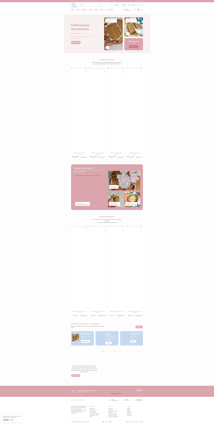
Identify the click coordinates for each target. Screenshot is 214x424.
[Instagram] (103, 421)
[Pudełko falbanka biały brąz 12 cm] (116, 267)
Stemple (78, 9)
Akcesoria (90, 9)
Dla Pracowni (102, 9)
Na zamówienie (110, 9)
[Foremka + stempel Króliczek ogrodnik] (97, 109)
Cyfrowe (128, 408)
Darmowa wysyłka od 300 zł (76, 1)
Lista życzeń (110, 409)
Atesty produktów (93, 409)
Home (112, 5)
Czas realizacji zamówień (95, 413)
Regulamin (137, 421)
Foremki (72, 9)
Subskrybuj (139, 390)
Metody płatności (93, 412)
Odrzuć (11, 419)
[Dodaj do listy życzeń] (86, 69)
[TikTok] (108, 421)
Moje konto (110, 408)
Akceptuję (6, 419)
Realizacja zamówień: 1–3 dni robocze (91, 1)
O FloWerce (124, 5)
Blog (129, 5)
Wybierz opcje (83, 157)
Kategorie (117, 5)
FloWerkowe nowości (112, 415)
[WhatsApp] (110, 421)
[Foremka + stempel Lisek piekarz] (134, 109)
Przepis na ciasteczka (112, 413)
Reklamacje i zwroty (94, 415)
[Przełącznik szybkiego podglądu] (86, 72)
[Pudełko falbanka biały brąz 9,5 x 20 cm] (134, 267)
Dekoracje (129, 415)
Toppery (96, 9)
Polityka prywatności (130, 421)
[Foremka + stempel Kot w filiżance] (79, 109)
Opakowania (83, 9)
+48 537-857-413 (140, 10)
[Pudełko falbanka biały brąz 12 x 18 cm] (79, 267)
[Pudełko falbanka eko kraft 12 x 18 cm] (97, 267)
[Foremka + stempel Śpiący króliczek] (116, 109)
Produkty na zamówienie (113, 416)
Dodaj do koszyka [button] (83, 315)
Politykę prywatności (117, 393)
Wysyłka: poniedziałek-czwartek (107, 1)
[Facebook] (105, 421)
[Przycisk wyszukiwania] (100, 5)
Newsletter (110, 412)
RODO (91, 416)
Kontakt (133, 5)
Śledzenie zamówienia (112, 411)
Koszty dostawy (93, 411)
